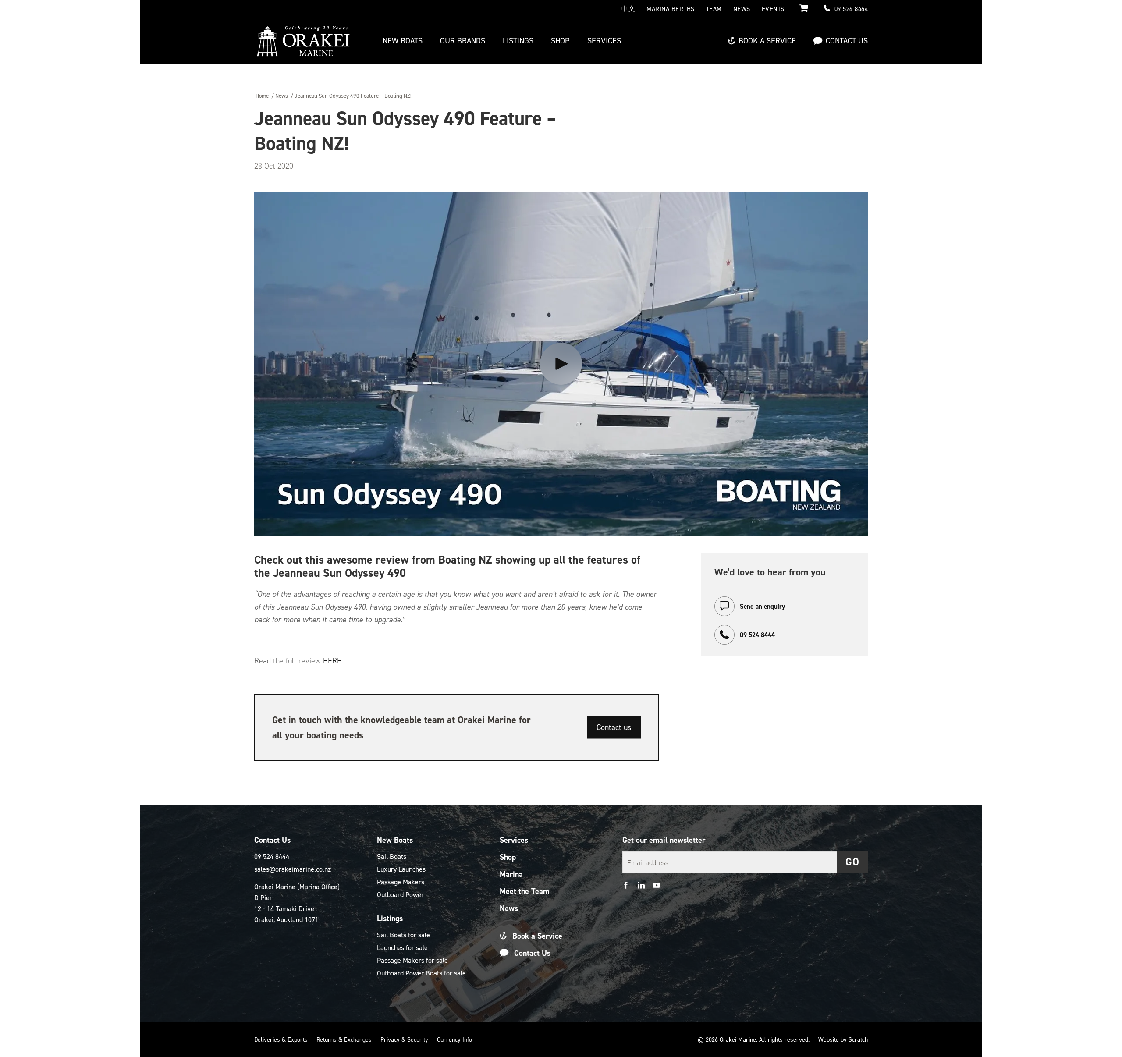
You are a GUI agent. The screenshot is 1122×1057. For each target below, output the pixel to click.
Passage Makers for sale (412, 960)
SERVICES (604, 40)
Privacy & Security (404, 1040)
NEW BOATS (403, 40)
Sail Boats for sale (403, 935)
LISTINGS (518, 40)
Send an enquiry (761, 606)
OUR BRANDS (462, 40)
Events (773, 8)
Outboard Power (400, 894)
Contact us (614, 727)
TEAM (714, 8)
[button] (852, 862)
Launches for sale (402, 947)
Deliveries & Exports (281, 1040)
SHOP (560, 40)
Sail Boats (391, 856)
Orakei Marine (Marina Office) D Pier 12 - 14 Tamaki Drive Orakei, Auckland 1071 (297, 903)
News (741, 8)
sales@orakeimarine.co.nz (292, 869)
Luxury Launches (401, 869)
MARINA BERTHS (670, 8)
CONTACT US (847, 40)
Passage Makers (400, 882)
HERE (332, 661)
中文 (628, 8)
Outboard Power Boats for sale (421, 973)
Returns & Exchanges (344, 1040)
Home (262, 95)
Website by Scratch (843, 1040)
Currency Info (454, 1040)
